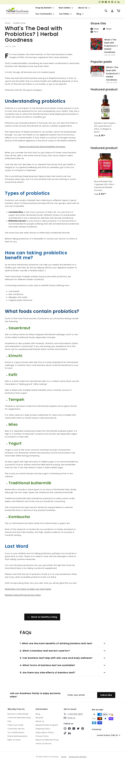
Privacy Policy (42, 736)
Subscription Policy (45, 732)
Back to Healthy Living (44, 617)
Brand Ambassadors (17, 736)
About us (40, 721)
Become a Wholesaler (18, 714)
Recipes (39, 717)
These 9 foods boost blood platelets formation (42, 146)
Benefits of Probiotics (97, 74)
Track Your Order (15, 725)
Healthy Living (19, 23)
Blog (79, 13)
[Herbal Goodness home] (17, 10)
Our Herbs (64, 13)
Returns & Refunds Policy (47, 740)
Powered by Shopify (78, 757)
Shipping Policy (43, 728)
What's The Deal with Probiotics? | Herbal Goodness (111, 46)
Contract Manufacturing (19, 717)
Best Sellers (65, 7)
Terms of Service (43, 743)
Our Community (43, 13)
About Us (83, 7)
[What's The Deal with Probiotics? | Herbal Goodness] (96, 44)
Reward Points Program (47, 725)
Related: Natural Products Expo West (23, 595)
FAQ (9, 721)
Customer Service (16, 728)
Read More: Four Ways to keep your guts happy (28, 589)
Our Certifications (16, 732)
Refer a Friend (14, 740)
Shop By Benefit (43, 7)
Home (7, 23)
